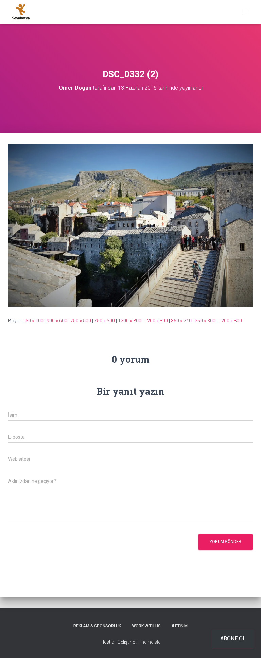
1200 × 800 (129, 320)
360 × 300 (205, 320)
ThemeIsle (149, 642)
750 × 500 (80, 320)
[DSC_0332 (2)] (130, 224)
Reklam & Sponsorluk (97, 626)
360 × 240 (181, 320)
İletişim (180, 626)
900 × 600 (57, 320)
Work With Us (146, 626)
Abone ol (233, 638)
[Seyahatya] (23, 11)
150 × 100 (33, 320)
